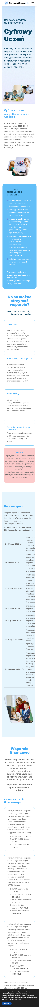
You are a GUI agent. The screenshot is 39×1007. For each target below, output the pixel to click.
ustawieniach (16, 1000)
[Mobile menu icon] (33, 3)
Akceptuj (6, 1003)
